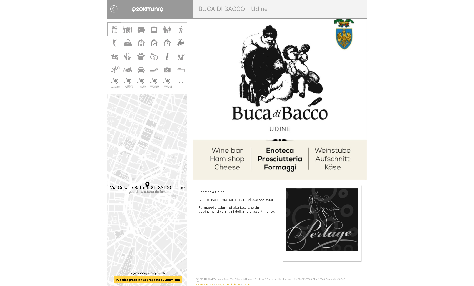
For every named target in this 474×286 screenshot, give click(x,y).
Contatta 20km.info (204, 284)
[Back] (114, 9)
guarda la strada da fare (147, 192)
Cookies (247, 284)
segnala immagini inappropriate (148, 273)
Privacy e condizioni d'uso (228, 284)
